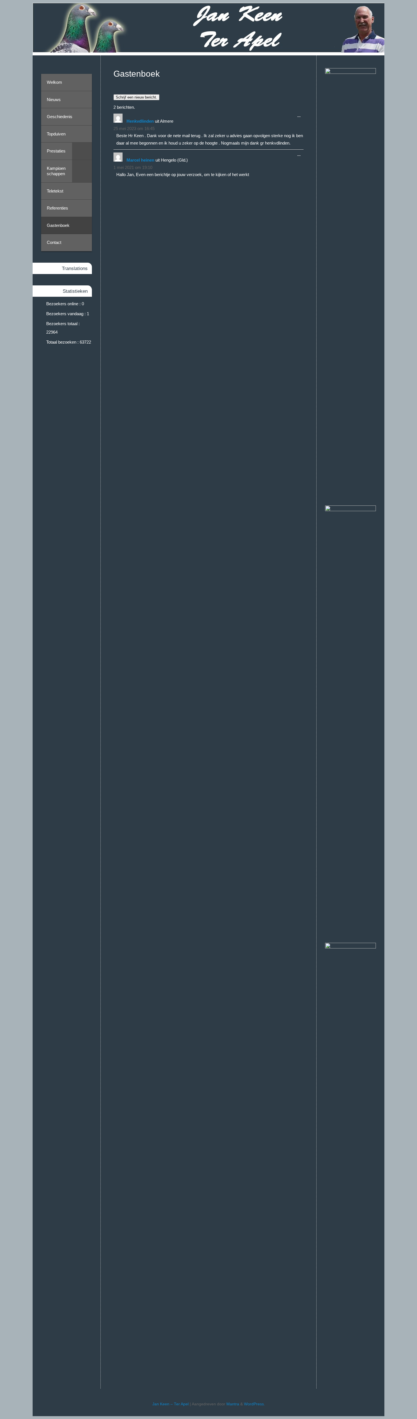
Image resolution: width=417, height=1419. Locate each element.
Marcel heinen (140, 160)
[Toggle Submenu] (82, 151)
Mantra (232, 1404)
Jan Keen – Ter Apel (170, 1404)
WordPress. (254, 1404)
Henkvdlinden (140, 121)
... (297, 117)
